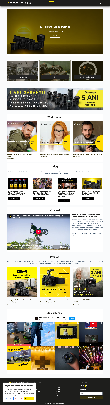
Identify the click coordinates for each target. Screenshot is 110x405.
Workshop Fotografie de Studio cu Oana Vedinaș (54, 154)
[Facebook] (25, 3)
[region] (19, 392)
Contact (95, 2)
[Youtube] (86, 386)
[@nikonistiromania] (36, 318)
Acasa (51, 2)
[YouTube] (30, 3)
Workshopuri (77, 2)
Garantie (69, 2)
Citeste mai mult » (10, 158)
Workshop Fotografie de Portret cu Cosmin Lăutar (88, 154)
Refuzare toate (18, 398)
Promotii (63, 2)
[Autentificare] (102, 3)
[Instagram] (27, 3)
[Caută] (100, 3)
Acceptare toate (29, 398)
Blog (89, 2)
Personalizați (9, 398)
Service (84, 2)
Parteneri (57, 2)
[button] (8, 31)
